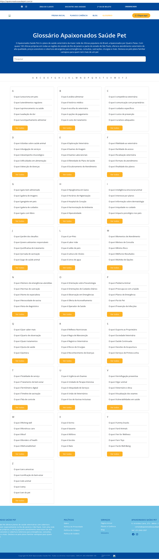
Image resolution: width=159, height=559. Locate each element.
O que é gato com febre (24, 213)
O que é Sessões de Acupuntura (123, 347)
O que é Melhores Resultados (121, 254)
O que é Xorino (67, 422)
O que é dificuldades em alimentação (30, 160)
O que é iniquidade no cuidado (122, 207)
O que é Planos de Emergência (122, 294)
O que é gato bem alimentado (27, 190)
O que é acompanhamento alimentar (30, 120)
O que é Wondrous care (24, 428)
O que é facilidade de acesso (121, 149)
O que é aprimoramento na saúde (29, 108)
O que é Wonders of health (25, 440)
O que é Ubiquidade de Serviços (75, 388)
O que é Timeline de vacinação (27, 393)
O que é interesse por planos (121, 195)
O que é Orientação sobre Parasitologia (78, 283)
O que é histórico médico (72, 102)
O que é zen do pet (22, 492)
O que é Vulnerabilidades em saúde (124, 399)
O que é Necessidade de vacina (27, 300)
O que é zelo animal (22, 481)
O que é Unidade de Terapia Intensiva (77, 382)
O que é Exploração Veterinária (74, 143)
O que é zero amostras (24, 469)
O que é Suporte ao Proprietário (123, 329)
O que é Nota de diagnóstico (26, 306)
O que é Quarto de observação (27, 335)
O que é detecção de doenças (27, 166)
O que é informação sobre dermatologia (126, 201)
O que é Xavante (68, 428)
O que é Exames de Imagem (73, 149)
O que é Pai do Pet (117, 300)
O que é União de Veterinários (74, 393)
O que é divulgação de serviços (27, 149)
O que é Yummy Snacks (119, 422)
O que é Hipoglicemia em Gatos (75, 190)
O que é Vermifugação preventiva (123, 376)
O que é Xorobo (68, 440)
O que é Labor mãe (69, 242)
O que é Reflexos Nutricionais (74, 329)
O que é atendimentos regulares (28, 102)
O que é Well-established (25, 446)
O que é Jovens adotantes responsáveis (31, 242)
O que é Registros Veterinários (74, 341)
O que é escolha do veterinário (74, 108)
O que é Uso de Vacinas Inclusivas (76, 399)
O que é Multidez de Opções (121, 259)
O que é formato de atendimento (123, 160)
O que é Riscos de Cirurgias (73, 347)
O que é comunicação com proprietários (126, 102)
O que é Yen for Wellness (119, 434)
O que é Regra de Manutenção (74, 335)
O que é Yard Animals (118, 428)
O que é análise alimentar (72, 96)
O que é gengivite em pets (25, 201)
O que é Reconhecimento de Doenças (77, 353)
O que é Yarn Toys (116, 440)
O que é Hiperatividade (71, 213)
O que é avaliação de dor (25, 114)
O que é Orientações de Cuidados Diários (79, 289)
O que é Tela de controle (24, 399)
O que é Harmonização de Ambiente (77, 207)
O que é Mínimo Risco (118, 248)
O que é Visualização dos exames (123, 393)
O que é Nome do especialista (27, 294)
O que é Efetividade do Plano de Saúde (78, 160)
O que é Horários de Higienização (75, 195)
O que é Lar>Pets (68, 236)
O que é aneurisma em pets (26, 96)
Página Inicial (58, 15)
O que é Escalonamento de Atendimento (79, 166)
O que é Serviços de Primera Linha (124, 353)
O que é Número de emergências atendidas (33, 283)
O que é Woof (20, 434)
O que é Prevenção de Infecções (123, 306)
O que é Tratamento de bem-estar (29, 382)
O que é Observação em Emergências (77, 294)
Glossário (107, 15)
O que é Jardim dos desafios (26, 236)
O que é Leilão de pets (71, 248)
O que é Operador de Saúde (73, 306)
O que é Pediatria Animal (119, 283)
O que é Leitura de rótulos (72, 254)
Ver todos (20, 128)
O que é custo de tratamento (74, 120)
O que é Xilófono (68, 434)
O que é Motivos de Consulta (121, 242)
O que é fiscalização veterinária (122, 155)
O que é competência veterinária (123, 96)
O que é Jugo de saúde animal (27, 259)
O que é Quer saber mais (25, 329)
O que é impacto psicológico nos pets (125, 213)
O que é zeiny (19, 486)
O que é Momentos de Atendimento (124, 236)
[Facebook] (22, 6)
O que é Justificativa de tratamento (29, 248)
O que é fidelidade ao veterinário (123, 143)
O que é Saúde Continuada (120, 341)
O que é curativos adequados (121, 120)
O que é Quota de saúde (24, 347)
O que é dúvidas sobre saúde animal (30, 143)
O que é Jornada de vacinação (27, 254)
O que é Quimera (21, 353)
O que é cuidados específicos (121, 108)
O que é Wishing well (23, 422)
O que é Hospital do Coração (73, 201)
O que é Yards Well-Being (120, 446)
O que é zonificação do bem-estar (28, 475)
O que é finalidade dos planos (122, 166)
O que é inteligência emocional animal (125, 190)
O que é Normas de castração (27, 289)
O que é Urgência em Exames (74, 376)
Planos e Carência (79, 15)
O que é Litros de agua (71, 259)
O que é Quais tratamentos (26, 341)
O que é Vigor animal (118, 382)
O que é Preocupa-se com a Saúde (124, 289)
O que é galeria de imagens (26, 195)
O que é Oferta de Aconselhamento (76, 300)
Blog (95, 15)
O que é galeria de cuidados (26, 207)
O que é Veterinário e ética (120, 388)
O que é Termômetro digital (26, 388)
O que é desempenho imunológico (29, 155)
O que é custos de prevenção (121, 114)
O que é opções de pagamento (74, 114)
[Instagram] (26, 6)
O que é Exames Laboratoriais (74, 155)
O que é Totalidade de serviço (27, 376)
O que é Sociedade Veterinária (122, 335)
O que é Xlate (67, 446)
